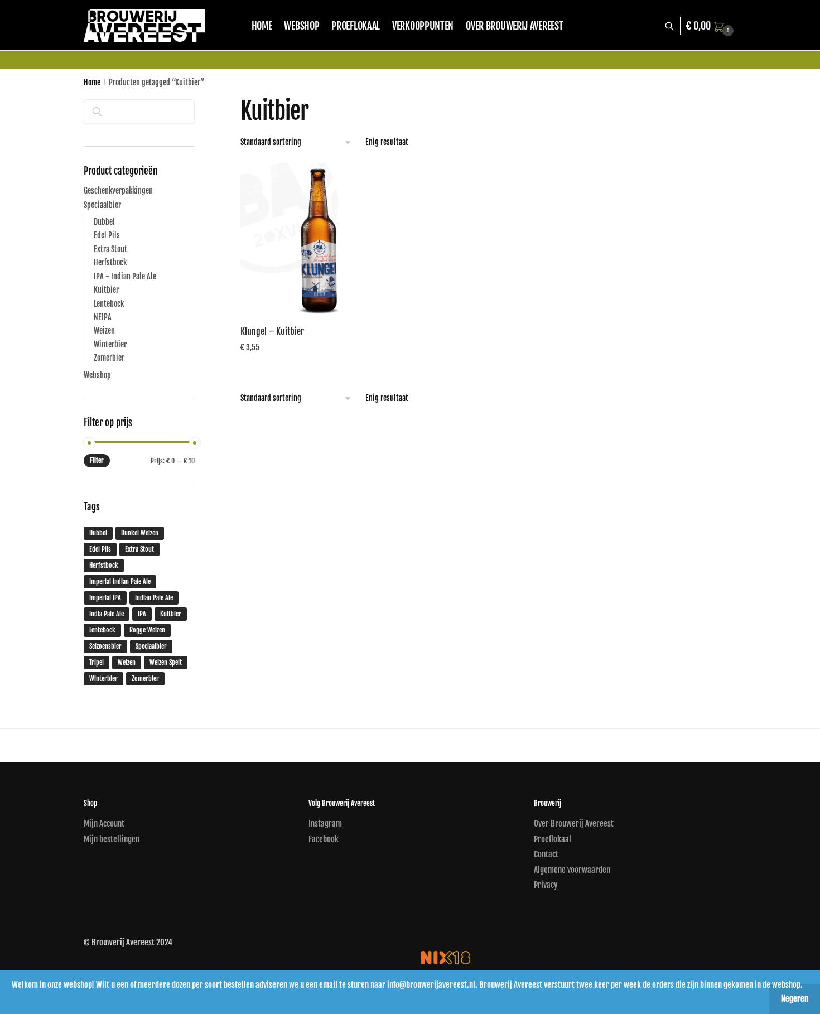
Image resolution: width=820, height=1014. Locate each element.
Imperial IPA (105, 597)
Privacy (546, 885)
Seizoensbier (105, 646)
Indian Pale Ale (154, 597)
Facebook (323, 839)
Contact (546, 854)
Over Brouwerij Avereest (574, 823)
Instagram (325, 823)
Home (92, 82)
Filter (97, 460)
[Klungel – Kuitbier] (317, 240)
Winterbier (110, 344)
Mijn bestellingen (111, 839)
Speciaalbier (102, 205)
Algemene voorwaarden (572, 870)
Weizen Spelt (165, 662)
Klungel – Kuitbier (272, 331)
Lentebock (109, 303)
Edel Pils (107, 235)
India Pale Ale (106, 614)
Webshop (97, 375)
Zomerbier (109, 358)
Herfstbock (110, 262)
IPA (142, 614)
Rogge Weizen (147, 630)
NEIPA (103, 317)
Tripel (96, 662)
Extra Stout (110, 249)
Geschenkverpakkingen (118, 190)
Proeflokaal (552, 839)
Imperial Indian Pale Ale (120, 581)
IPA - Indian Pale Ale (125, 276)
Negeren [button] (794, 998)
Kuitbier (106, 289)
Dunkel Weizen (139, 533)
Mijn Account (104, 823)
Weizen (104, 330)
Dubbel (104, 221)
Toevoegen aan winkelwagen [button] (317, 369)
